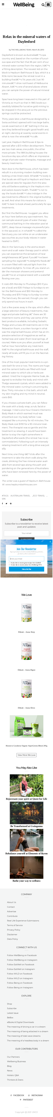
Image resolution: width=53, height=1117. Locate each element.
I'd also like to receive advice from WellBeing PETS (26, 565)
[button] (26, 549)
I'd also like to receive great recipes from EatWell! (26, 563)
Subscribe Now (26, 569)
